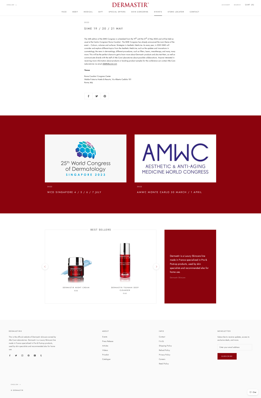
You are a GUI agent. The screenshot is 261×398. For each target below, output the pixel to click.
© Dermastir (17, 390)
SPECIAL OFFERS (117, 12)
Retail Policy (164, 363)
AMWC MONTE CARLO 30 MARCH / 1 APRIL (169, 192)
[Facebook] (10, 355)
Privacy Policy (164, 354)
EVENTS (158, 12)
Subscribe (227, 356)
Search (237, 5)
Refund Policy (164, 350)
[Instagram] (22, 355)
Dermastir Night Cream (76, 287)
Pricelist (105, 354)
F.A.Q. (161, 341)
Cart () (249, 5)
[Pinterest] (28, 355)
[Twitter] (16, 355)
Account (226, 5)
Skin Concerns (139, 12)
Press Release (107, 341)
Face (64, 12)
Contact (162, 336)
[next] (156, 267)
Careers (162, 359)
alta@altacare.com (110, 63)
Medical (88, 12)
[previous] (45, 267)
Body (75, 12)
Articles (105, 345)
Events (104, 336)
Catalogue (106, 359)
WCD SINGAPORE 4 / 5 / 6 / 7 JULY (74, 192)
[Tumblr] (41, 355)
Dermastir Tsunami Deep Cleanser (125, 289)
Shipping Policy (165, 345)
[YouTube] (35, 355)
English (10, 5)
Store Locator (176, 12)
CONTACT (194, 12)
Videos (105, 350)
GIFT (100, 12)
